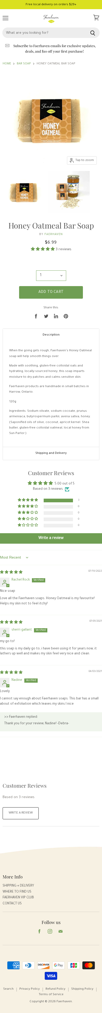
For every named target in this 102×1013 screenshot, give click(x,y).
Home (7, 63)
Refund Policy (55, 989)
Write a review (21, 813)
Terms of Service (51, 995)
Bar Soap (24, 63)
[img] (11, 573)
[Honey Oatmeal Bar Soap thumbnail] (24, 191)
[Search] (93, 32)
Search (8, 989)
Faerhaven (53, 234)
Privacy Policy (29, 989)
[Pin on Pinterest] (66, 316)
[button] (43, 250)
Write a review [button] (51, 538)
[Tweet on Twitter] (46, 316)
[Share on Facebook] (36, 316)
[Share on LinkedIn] (56, 316)
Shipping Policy (82, 989)
